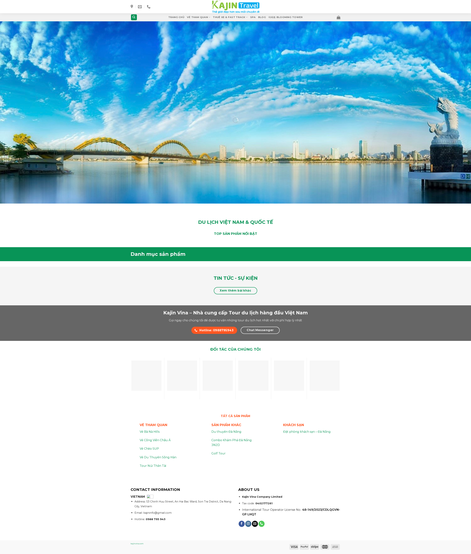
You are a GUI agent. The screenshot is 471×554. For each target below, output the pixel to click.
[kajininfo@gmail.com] (140, 7)
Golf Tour (218, 453)
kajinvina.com (137, 543)
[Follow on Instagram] (248, 524)
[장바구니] (338, 17)
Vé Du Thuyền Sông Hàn (158, 457)
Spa (253, 17)
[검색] (134, 17)
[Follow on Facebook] (242, 524)
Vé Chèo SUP (149, 448)
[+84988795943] (149, 7)
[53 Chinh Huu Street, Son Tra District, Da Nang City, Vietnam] (132, 7)
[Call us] (261, 524)
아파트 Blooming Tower (285, 17)
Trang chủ (176, 17)
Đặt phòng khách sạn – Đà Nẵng (307, 431)
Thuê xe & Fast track (229, 17)
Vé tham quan (197, 17)
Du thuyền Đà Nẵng (226, 431)
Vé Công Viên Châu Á (155, 440)
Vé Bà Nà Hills (150, 431)
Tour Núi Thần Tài (153, 465)
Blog (262, 17)
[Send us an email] (255, 524)
